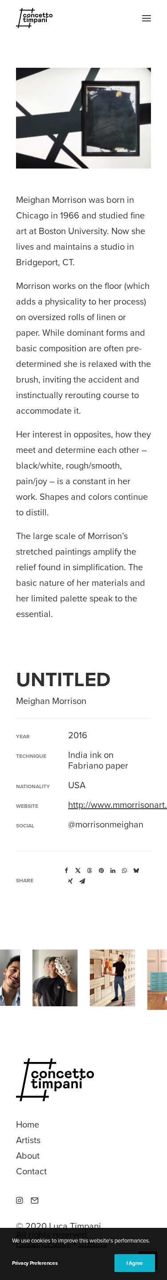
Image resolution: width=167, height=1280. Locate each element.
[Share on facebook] (66, 870)
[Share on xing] (70, 881)
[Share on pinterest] (101, 870)
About (28, 1156)
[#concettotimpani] (34, 18)
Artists (28, 1140)
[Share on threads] (89, 870)
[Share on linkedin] (112, 870)
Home (27, 1124)
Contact (31, 1171)
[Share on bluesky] (135, 870)
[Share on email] (82, 881)
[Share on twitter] (78, 870)
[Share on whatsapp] (124, 870)
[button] (146, 18)
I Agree (134, 1263)
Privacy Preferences (34, 1263)
